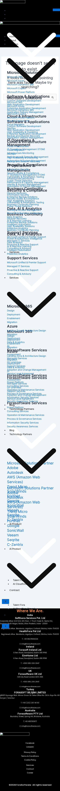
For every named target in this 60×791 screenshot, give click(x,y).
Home (13, 10)
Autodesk (15, 497)
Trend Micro (17, 511)
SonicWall (15, 530)
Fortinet (13, 521)
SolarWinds (16, 516)
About (13, 14)
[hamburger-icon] (56, 10)
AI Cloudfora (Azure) (24, 608)
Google (13, 525)
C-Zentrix (15, 544)
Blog (11, 430)
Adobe (12, 493)
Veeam (13, 535)
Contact (13, 614)
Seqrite (13, 540)
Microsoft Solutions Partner (30, 488)
